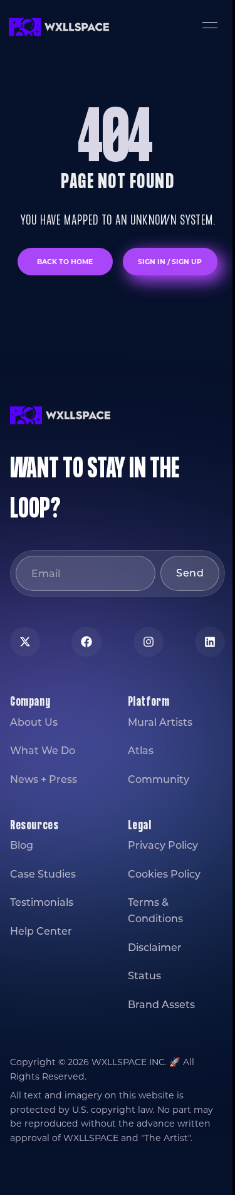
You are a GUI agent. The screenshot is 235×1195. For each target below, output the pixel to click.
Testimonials (41, 902)
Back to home (65, 262)
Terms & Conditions (155, 910)
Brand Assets (161, 1005)
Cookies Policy (164, 874)
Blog (21, 845)
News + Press (43, 779)
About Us (34, 722)
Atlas (141, 751)
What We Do (42, 751)
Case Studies (43, 874)
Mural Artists (160, 722)
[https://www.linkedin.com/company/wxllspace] (210, 642)
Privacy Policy (163, 845)
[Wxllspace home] (59, 27)
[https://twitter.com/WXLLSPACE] (25, 642)
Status (144, 976)
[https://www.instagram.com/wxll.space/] (148, 642)
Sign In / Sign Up (170, 262)
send (190, 573)
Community (158, 779)
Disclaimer (155, 947)
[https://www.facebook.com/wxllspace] (86, 642)
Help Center (41, 931)
